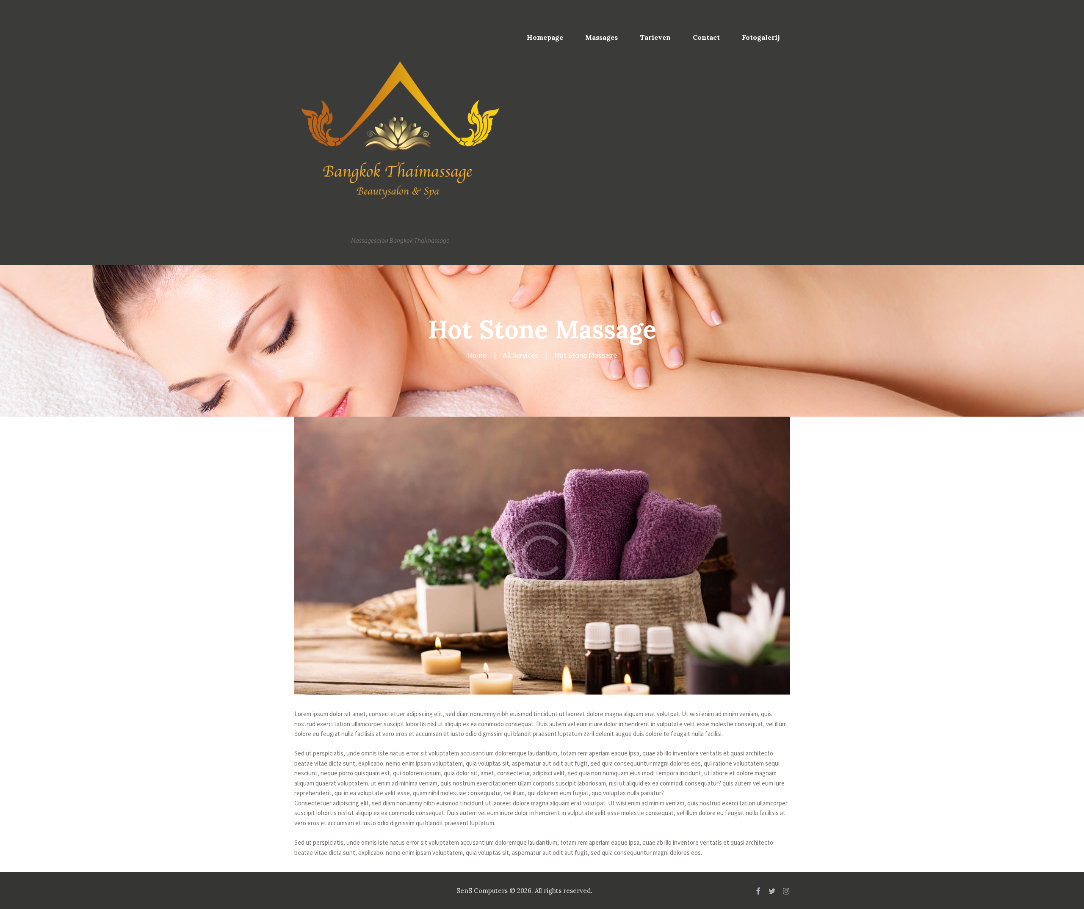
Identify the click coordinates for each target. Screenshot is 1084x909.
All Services (520, 355)
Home (477, 355)
